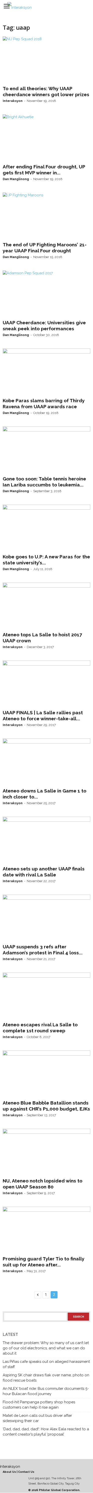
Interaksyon (13, 101)
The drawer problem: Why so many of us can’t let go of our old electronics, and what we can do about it (46, 1348)
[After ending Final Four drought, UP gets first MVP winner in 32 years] (46, 137)
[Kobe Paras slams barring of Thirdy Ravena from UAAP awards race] (46, 372)
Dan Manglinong (16, 179)
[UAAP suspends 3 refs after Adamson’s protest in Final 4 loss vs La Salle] (46, 918)
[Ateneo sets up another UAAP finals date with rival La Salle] (46, 840)
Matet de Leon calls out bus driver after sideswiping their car (37, 1418)
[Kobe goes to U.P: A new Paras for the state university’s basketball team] (46, 528)
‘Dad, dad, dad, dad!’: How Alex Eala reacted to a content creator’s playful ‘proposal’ (46, 1432)
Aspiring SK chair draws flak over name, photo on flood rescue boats (46, 1378)
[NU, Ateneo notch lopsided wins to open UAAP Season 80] (46, 1152)
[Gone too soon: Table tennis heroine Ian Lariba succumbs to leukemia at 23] (46, 449)
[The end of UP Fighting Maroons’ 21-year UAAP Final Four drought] (46, 216)
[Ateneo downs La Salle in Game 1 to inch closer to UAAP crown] (46, 762)
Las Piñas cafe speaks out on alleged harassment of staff (46, 1364)
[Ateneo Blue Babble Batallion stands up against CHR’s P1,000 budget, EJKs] (46, 1074)
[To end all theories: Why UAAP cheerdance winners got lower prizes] (46, 59)
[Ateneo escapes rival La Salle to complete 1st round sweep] (46, 996)
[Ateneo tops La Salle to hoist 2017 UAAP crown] (46, 606)
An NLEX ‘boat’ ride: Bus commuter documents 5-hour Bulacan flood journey (46, 1391)
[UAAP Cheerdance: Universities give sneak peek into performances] (46, 294)
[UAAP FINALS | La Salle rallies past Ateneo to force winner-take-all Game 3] (46, 684)
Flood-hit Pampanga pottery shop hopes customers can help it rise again (39, 1405)
